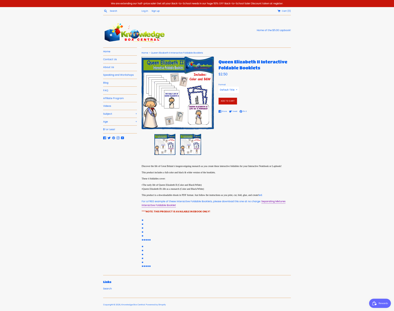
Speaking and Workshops (118, 75)
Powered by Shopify (156, 304)
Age (120, 121)
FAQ (105, 90)
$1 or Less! (109, 129)
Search (107, 288)
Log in (145, 10)
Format (222, 84)
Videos (107, 106)
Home (106, 51)
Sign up (156, 10)
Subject (120, 114)
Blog (105, 82)
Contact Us (110, 59)
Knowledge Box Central (133, 304)
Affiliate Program (113, 98)
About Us (108, 67)
